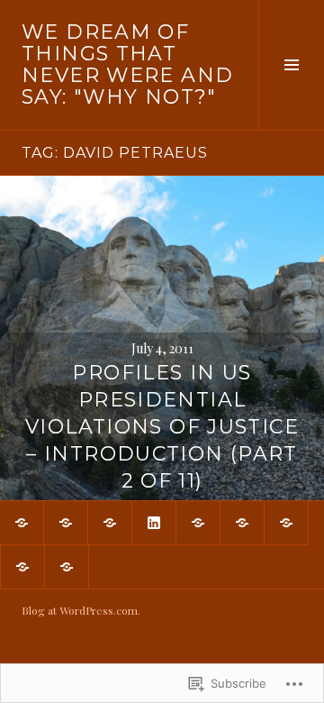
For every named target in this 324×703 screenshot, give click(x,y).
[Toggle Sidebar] (291, 65)
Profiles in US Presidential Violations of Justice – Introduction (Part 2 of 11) (162, 427)
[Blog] (22, 567)
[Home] (65, 522)
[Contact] (109, 522)
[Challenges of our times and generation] (242, 522)
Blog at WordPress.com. (81, 610)
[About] (198, 522)
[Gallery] (21, 522)
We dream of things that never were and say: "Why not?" (127, 64)
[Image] (286, 522)
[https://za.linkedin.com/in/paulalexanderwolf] (154, 522)
